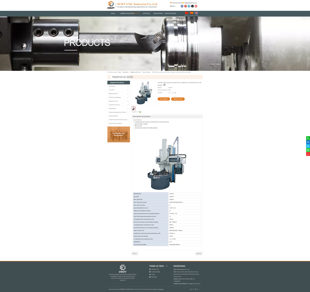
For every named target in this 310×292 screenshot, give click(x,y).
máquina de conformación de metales (118, 119)
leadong (161, 289)
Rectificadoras (112, 108)
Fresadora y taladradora (115, 97)
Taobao (153, 274)
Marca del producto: (163, 90)
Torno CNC (111, 90)
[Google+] (185, 6)
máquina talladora (113, 116)
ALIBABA (153, 269)
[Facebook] (182, 6)
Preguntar (165, 99)
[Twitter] (192, 6)
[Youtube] (196, 6)
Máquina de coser (113, 101)
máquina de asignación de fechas (117, 112)
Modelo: (160, 87)
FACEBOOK (154, 277)
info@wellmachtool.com (190, 3)
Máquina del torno (113, 93)
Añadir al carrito (178, 99)
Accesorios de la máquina (115, 123)
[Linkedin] (189, 6)
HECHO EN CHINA (155, 272)
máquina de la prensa (114, 104)
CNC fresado (112, 86)
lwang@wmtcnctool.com (194, 283)
